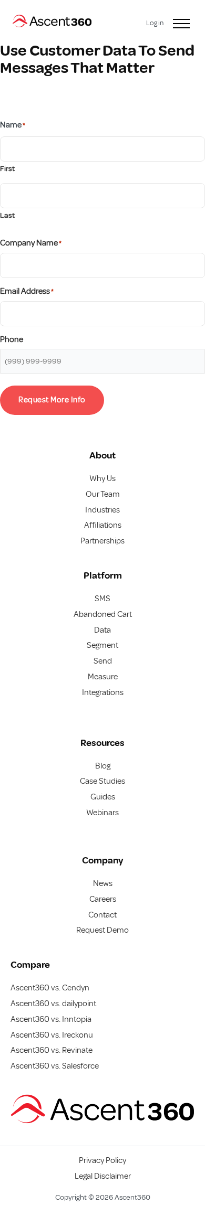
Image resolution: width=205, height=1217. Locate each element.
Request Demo (102, 930)
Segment (102, 645)
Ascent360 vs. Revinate (52, 1050)
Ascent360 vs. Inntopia (51, 1019)
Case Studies (102, 781)
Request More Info (52, 399)
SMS (102, 598)
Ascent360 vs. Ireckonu (52, 1035)
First (7, 169)
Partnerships (102, 541)
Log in (154, 22)
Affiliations (102, 525)
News (102, 883)
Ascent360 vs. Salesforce (55, 1066)
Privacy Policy (102, 1160)
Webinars (102, 812)
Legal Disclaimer (103, 1176)
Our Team (103, 494)
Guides (102, 797)
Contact (102, 915)
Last (7, 215)
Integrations (103, 692)
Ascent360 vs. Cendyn (50, 988)
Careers (102, 899)
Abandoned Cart (103, 614)
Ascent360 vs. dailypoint (53, 1003)
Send (103, 661)
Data (102, 630)
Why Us (102, 478)
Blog (102, 766)
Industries (102, 510)
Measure (103, 676)
